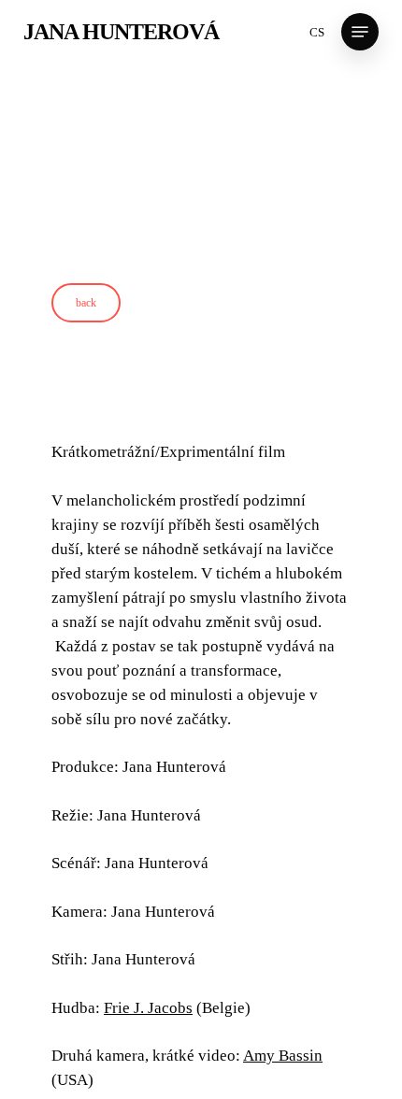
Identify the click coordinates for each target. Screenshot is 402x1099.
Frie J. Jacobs (148, 1016)
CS (316, 32)
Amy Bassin (283, 1064)
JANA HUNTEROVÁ (121, 32)
